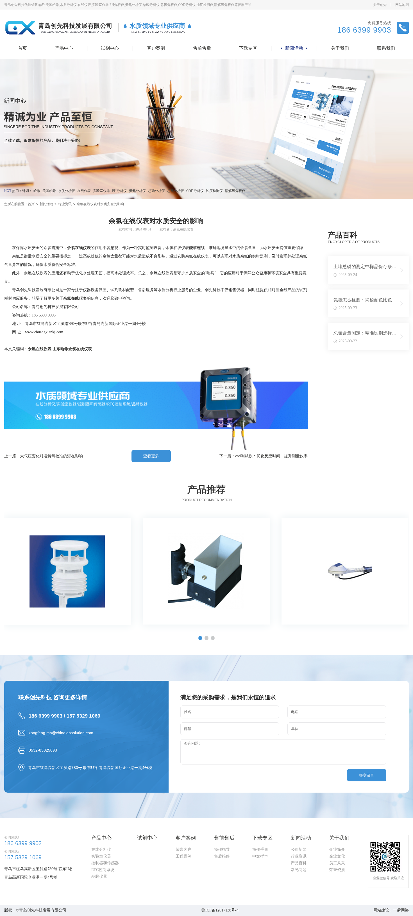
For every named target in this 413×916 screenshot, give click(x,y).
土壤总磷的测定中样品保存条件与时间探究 (364, 268)
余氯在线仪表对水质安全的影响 (100, 204)
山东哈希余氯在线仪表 (72, 349)
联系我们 (386, 48)
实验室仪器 (101, 191)
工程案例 (183, 856)
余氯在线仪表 (39, 349)
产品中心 (64, 48)
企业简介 (337, 849)
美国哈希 (49, 191)
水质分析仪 (66, 191)
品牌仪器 (99, 876)
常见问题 (299, 870)
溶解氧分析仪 (235, 191)
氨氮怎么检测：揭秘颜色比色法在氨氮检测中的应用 (364, 301)
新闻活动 (294, 48)
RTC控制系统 (102, 870)
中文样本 (260, 856)
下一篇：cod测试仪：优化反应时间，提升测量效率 (263, 456)
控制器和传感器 (105, 863)
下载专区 (248, 48)
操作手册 (260, 849)
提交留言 (366, 775)
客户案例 (156, 48)
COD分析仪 (195, 191)
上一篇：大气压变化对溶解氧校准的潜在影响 (43, 456)
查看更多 (151, 456)
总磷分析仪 (156, 191)
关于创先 (380, 5)
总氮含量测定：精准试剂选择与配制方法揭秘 (364, 334)
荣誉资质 (337, 870)
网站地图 (402, 5)
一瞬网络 (401, 910)
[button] (200, 638)
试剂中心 (110, 48)
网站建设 (381, 910)
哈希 (36, 191)
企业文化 (337, 856)
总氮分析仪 (175, 191)
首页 (22, 48)
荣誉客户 (183, 849)
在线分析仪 (101, 849)
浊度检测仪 (214, 191)
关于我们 (340, 48)
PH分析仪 (119, 191)
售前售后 (202, 48)
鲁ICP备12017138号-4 (220, 910)
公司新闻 (299, 849)
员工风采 (337, 863)
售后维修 (222, 856)
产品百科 (299, 863)
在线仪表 (84, 191)
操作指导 (222, 849)
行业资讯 (65, 204)
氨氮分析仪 (137, 191)
